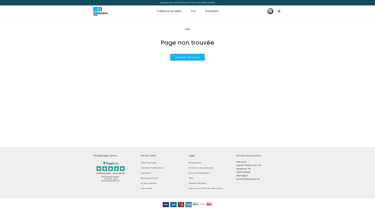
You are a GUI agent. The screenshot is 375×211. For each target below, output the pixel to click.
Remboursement (149, 178)
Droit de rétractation (199, 173)
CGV (191, 178)
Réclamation (195, 162)
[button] (279, 11)
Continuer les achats (187, 57)
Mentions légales (197, 183)
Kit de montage (149, 183)
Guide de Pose (148, 162)
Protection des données (201, 167)
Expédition (146, 173)
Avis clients (146, 188)
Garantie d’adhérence (152, 167)
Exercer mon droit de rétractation (206, 188)
